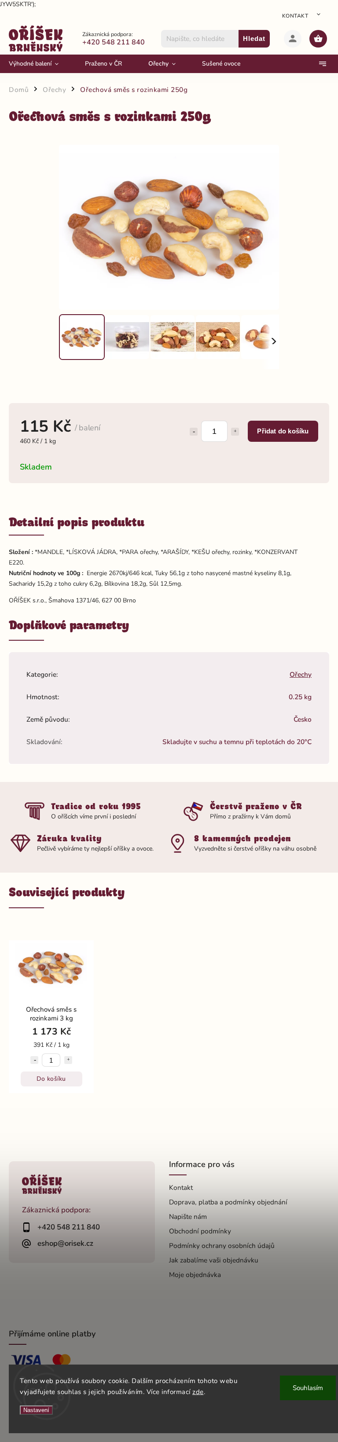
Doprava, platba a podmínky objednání (228, 1202)
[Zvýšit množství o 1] (235, 432)
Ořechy (301, 674)
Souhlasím (308, 1387)
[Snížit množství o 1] (194, 432)
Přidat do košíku (283, 431)
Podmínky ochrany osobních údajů (222, 1245)
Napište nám (188, 1216)
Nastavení (36, 1410)
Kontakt (295, 15)
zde (198, 1391)
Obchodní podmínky (200, 1231)
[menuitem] (40, 64)
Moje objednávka (195, 1274)
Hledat (254, 38)
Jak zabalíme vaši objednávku (213, 1260)
